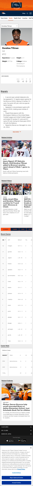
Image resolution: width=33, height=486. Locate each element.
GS (26, 355)
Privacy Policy (21, 469)
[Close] (31, 448)
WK (3, 239)
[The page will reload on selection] (9, 26)
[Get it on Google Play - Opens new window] (22, 441)
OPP (9, 239)
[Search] (27, 13)
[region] (16, 465)
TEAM (11, 355)
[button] (16, 132)
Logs (22, 229)
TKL (26, 239)
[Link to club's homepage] (3, 12)
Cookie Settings (16, 472)
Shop (23, 13)
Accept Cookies (16, 482)
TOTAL (4, 373)
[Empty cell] (13, 373)
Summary (5, 229)
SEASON (4, 355)
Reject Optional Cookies (16, 477)
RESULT (20, 239)
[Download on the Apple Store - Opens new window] (10, 440)
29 (20, 373)
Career (15, 229)
